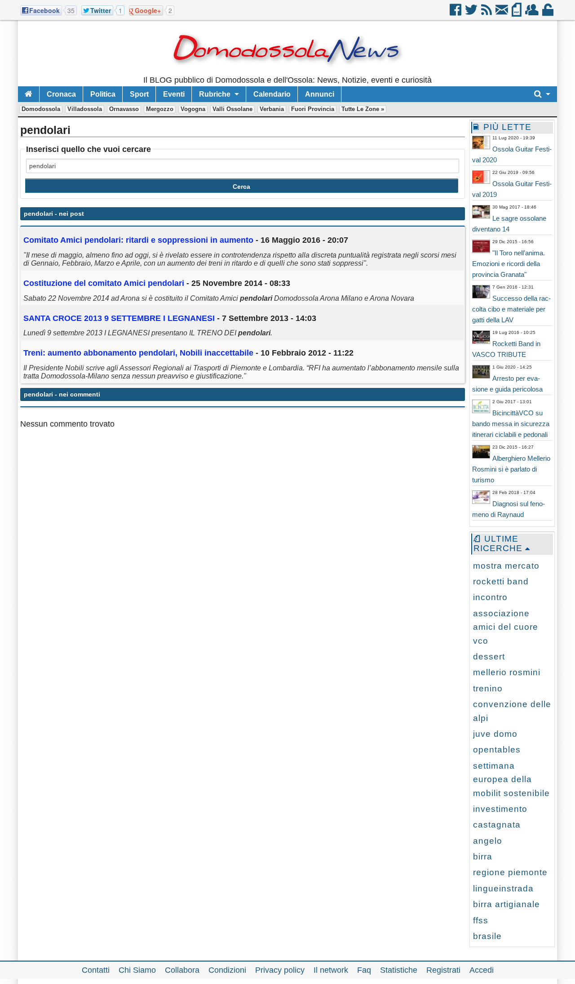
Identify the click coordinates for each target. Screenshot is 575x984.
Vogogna (193, 109)
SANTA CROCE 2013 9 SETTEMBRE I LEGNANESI (119, 318)
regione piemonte (510, 872)
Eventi (174, 94)
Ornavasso (124, 109)
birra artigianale (506, 904)
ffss (480, 920)
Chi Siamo (137, 970)
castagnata (497, 824)
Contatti (96, 970)
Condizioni (227, 970)
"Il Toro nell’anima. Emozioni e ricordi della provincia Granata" (508, 263)
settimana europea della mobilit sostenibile (511, 779)
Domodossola (41, 109)
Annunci (319, 94)
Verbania (272, 109)
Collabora (182, 970)
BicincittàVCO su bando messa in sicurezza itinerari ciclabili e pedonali (510, 423)
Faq (364, 970)
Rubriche (214, 94)
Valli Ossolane (232, 109)
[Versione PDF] (517, 13)
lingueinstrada (503, 888)
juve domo (495, 734)
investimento (500, 809)
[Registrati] (532, 13)
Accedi (481, 970)
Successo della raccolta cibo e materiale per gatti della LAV (511, 309)
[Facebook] (456, 13)
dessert (489, 656)
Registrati (443, 970)
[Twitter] (472, 13)
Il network (331, 970)
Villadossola (84, 109)
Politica (102, 94)
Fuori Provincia (312, 109)
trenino (488, 688)
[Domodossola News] (287, 71)
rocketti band (501, 581)
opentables (497, 749)
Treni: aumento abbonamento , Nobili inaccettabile (139, 352)
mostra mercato (506, 565)
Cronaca (61, 94)
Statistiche (398, 970)
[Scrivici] (502, 13)
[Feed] (487, 13)
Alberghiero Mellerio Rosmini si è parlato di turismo (511, 469)
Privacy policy (280, 970)
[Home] (28, 94)
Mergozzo (159, 109)
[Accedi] (548, 13)
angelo (487, 841)
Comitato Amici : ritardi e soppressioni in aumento (138, 240)
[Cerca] (542, 94)
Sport (139, 94)
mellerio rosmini (506, 672)
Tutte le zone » (362, 109)
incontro (490, 597)
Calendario (272, 94)
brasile (487, 936)
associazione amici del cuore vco (505, 627)
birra (482, 856)
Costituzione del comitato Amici (103, 283)
